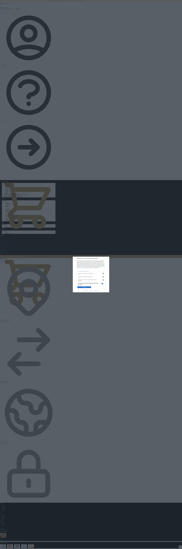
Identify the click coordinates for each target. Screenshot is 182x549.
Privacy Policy (96, 290)
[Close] (107, 258)
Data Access (91, 290)
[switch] (103, 273)
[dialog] (91, 274)
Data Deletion (86, 290)
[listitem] (91, 271)
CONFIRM (84, 287)
